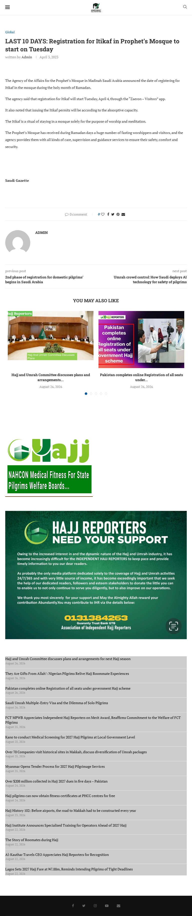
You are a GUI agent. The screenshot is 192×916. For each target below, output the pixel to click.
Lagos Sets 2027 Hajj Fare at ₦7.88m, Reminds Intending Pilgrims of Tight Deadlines (69, 869)
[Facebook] (73, 905)
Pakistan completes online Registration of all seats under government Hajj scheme (67, 688)
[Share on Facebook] (108, 214)
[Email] (118, 905)
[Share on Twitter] (112, 214)
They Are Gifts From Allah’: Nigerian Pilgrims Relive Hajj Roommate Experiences (67, 673)
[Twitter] (84, 905)
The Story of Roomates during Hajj (31, 839)
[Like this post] (102, 214)
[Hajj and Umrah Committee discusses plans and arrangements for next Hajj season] (51, 339)
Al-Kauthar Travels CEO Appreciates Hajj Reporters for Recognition (57, 854)
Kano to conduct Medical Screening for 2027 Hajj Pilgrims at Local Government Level (70, 737)
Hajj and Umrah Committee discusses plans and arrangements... (51, 377)
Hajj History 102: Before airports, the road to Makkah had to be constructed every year (70, 810)
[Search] (185, 7)
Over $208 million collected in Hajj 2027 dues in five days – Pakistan (56, 781)
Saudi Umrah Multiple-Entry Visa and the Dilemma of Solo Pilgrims (56, 702)
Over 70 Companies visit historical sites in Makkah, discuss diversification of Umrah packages (76, 751)
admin (27, 57)
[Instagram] (95, 905)
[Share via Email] (123, 214)
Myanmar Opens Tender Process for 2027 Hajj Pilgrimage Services (55, 766)
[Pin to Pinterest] (118, 214)
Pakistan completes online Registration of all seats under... (141, 377)
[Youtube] (106, 905)
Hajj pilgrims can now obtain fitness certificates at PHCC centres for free (60, 795)
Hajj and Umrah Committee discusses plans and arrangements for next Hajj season (67, 658)
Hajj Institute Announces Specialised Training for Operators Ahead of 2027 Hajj (65, 825)
